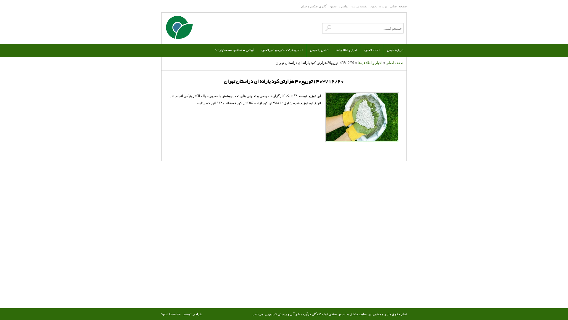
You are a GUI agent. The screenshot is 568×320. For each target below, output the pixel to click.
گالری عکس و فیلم (314, 6)
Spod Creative (170, 314)
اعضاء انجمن (372, 50)
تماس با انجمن (339, 6)
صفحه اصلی (398, 6)
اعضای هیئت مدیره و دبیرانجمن (282, 50)
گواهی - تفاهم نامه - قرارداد (234, 50)
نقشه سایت (359, 6)
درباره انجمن (378, 6)
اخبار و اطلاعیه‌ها (346, 50)
